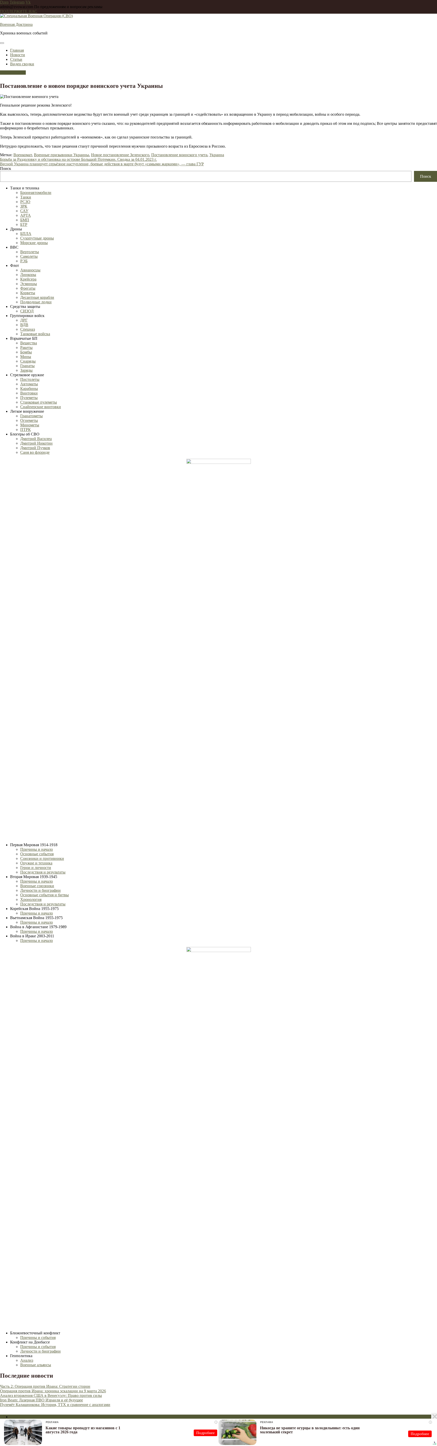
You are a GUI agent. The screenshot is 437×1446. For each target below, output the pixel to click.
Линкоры (28, 274)
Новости (17, 55)
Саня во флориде (35, 452)
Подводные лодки (36, 302)
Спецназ (27, 329)
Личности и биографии (40, 890)
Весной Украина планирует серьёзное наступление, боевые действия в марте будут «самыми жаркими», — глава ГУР (102, 164)
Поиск (5, 168)
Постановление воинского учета (179, 155)
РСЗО (25, 202)
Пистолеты (29, 379)
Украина (216, 155)
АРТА (25, 215)
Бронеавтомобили (35, 192)
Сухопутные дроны (37, 238)
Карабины (29, 388)
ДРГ (24, 320)
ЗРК (23, 206)
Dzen (4, 2)
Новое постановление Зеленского (120, 155)
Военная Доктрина (16, 24)
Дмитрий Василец (36, 439)
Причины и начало (36, 849)
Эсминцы (28, 284)
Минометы (29, 425)
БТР (23, 224)
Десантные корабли (37, 297)
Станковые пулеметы (38, 402)
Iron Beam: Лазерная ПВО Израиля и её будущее (41, 1400)
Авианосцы (30, 270)
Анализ (26, 1360)
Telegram (17, 2)
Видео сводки (22, 64)
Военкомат (22, 155)
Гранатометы (31, 416)
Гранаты (27, 366)
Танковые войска (35, 334)
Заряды (26, 370)
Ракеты (26, 347)
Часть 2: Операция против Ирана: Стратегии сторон (45, 1386)
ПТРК (25, 429)
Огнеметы (29, 420)
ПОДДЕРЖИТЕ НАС (18, 11)
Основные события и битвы (44, 895)
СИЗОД (27, 311)
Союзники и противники (42, 858)
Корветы (27, 293)
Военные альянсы (35, 1365)
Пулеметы (29, 397)
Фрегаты (27, 288)
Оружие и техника (36, 863)
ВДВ (24, 325)
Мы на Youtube (13, 72)
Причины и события (38, 1337)
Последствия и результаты (42, 872)
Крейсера (28, 279)
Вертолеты (29, 252)
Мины (25, 356)
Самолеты (29, 256)
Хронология (30, 899)
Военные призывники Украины (61, 155)
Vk (28, 2)
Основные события (37, 854)
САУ (24, 211)
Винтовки (29, 393)
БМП (24, 220)
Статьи (16, 59)
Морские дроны (34, 243)
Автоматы (29, 384)
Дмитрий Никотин (36, 443)
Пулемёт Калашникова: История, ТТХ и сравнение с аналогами (55, 1404)
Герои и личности (35, 867)
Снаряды (28, 361)
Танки (25, 197)
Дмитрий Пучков (35, 448)
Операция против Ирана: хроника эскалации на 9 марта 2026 (53, 1391)
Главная (17, 50)
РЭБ (24, 261)
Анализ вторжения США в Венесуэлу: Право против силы (51, 1395)
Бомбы (26, 352)
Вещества (28, 343)
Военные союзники (37, 886)
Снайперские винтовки (40, 407)
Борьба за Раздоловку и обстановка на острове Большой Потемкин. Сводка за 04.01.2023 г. (78, 159)
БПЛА (25, 233)
